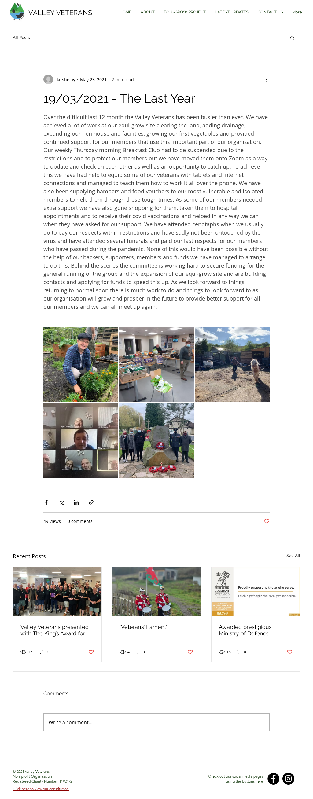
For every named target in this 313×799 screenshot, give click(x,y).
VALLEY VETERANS (60, 12)
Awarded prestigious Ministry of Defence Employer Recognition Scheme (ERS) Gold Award (253, 630)
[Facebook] (273, 779)
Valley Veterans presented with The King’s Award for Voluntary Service (54, 630)
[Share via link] (91, 502)
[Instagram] (288, 779)
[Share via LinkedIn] (76, 502)
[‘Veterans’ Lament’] (156, 591)
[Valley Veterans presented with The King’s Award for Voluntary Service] (57, 591)
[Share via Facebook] (46, 502)
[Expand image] (80, 364)
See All (293, 555)
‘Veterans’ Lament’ (143, 627)
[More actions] (266, 79)
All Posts (21, 37)
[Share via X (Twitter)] (61, 502)
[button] (292, 37)
